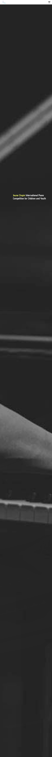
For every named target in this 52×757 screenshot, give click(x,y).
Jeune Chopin (3, 2)
